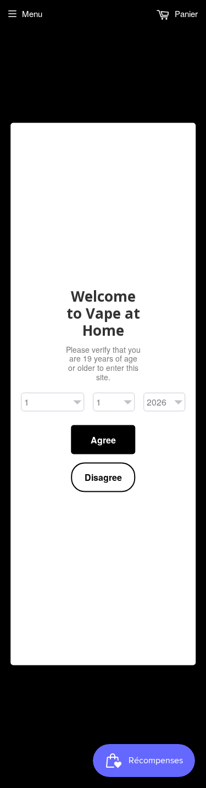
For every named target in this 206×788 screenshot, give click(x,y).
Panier (185, 13)
